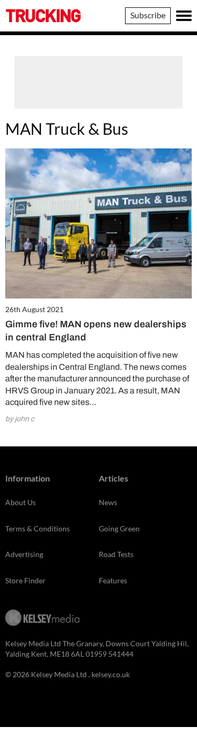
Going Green (119, 528)
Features (113, 580)
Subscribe (147, 15)
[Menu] (184, 16)
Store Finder (25, 580)
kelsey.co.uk (110, 674)
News (108, 502)
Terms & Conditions (37, 528)
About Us (20, 502)
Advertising (24, 554)
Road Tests (116, 554)
